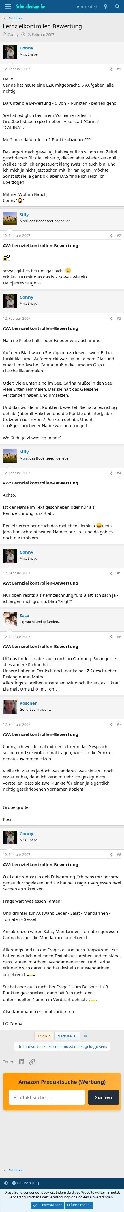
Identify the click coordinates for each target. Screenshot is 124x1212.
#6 (119, 636)
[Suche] (117, 6)
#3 (119, 318)
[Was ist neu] (105, 6)
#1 (119, 69)
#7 (119, 724)
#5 (119, 573)
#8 (119, 854)
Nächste (64, 1036)
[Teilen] (111, 69)
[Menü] (8, 6)
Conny (13, 34)
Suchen (103, 1097)
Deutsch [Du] (27, 1182)
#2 (119, 235)
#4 (119, 473)
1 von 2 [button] (43, 1036)
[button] (6, 1183)
